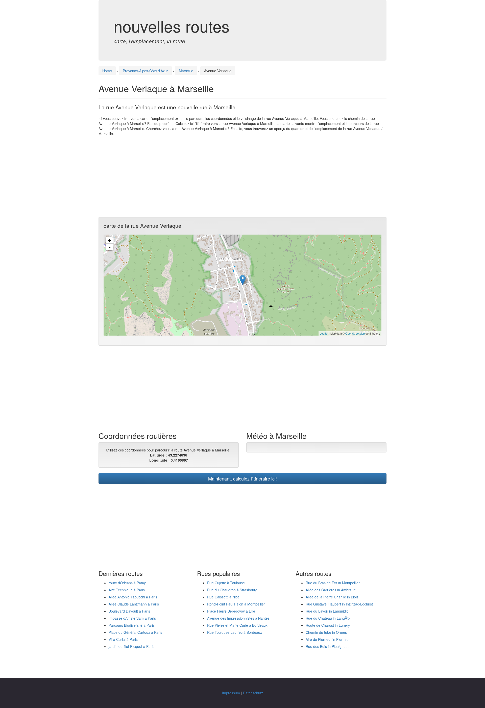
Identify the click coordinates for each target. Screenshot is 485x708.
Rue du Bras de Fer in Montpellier (333, 582)
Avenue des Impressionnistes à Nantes (238, 618)
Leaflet (324, 333)
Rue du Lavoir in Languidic (327, 611)
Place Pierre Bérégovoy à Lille (231, 611)
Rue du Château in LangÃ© (328, 618)
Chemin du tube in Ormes (326, 632)
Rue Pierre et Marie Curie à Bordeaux (237, 625)
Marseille (186, 70)
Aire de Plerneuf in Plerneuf (328, 639)
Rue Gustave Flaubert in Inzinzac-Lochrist (339, 603)
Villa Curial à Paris (123, 639)
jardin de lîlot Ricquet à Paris (131, 646)
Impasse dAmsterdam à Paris (132, 618)
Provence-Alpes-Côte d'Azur (145, 70)
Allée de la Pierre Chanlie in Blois (332, 596)
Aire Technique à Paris (127, 589)
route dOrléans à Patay (127, 582)
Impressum (231, 692)
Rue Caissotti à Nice (223, 596)
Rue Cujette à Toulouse (226, 582)
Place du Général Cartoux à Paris (135, 632)
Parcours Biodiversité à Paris (132, 625)
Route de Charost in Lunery (328, 625)
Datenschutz (253, 692)
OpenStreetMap (355, 333)
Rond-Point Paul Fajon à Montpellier (236, 603)
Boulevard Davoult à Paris (129, 611)
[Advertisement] (242, 176)
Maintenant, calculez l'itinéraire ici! (242, 478)
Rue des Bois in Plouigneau (328, 646)
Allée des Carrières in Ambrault (330, 589)
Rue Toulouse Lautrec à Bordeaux (234, 632)
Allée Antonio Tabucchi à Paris (133, 596)
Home (107, 70)
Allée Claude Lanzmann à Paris (134, 603)
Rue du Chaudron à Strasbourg (232, 589)
